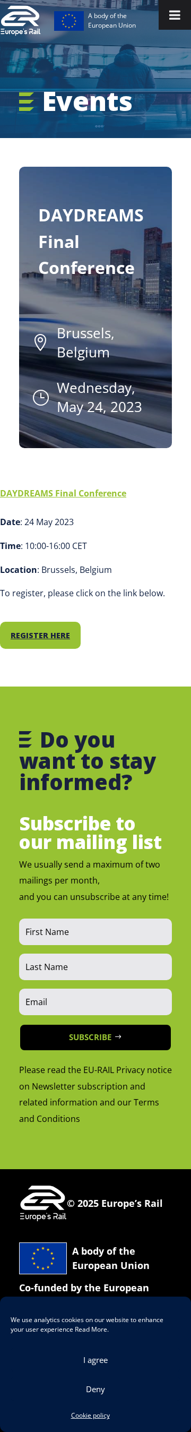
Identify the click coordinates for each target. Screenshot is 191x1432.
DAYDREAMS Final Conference (63, 493)
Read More (91, 1329)
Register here (40, 635)
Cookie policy (90, 1415)
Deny (95, 1389)
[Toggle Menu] (175, 15)
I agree (95, 1359)
